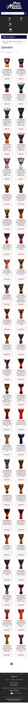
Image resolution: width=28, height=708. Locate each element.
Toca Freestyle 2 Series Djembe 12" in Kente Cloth (21, 548)
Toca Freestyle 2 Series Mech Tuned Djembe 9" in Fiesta (21, 423)
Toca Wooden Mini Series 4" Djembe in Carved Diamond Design (21, 73)
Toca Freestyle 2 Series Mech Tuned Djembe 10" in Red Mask (21, 649)
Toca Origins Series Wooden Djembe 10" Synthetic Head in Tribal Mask (21, 498)
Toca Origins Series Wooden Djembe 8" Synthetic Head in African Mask (21, 198)
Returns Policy (19, 684)
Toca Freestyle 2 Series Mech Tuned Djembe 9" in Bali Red (7, 423)
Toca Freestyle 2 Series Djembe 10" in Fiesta (21, 323)
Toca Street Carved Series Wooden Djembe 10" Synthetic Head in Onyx (7, 474)
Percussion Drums (18, 41)
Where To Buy (14, 679)
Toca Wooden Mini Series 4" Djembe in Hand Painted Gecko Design (7, 98)
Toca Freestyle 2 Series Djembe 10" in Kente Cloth (7, 348)
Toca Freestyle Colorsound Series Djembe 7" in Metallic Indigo (21, 123)
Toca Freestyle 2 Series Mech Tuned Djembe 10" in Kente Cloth (7, 649)
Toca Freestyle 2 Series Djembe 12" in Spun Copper (21, 573)
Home (3, 41)
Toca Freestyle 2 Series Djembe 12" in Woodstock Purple (7, 599)
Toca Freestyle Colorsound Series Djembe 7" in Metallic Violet (6, 173)
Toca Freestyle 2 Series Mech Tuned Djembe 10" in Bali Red (7, 624)
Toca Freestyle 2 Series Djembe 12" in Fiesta (7, 548)
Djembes (6, 43)
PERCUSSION (9, 41)
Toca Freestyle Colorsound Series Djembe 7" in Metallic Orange (6, 148)
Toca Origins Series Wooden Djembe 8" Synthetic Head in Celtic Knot (7, 223)
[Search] (25, 13)
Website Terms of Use (10, 684)
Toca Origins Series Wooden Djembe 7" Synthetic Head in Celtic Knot (7, 198)
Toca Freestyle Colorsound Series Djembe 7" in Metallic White (21, 173)
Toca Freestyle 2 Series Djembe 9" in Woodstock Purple (7, 298)
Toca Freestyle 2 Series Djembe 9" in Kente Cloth (21, 273)
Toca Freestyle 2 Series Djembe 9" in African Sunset (7, 248)
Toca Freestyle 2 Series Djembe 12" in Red (7, 573)
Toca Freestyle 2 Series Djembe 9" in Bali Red (21, 248)
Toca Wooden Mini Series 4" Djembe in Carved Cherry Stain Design (7, 73)
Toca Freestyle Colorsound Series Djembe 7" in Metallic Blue (21, 98)
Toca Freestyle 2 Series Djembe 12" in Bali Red (21, 523)
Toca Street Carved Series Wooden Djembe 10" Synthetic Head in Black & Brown (7, 399)
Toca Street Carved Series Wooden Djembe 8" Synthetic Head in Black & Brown (21, 299)
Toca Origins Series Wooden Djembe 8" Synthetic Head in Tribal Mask (21, 223)
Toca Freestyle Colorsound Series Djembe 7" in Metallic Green (6, 123)
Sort (2, 52)
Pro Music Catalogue (19, 679)
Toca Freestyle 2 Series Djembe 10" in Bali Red (7, 323)
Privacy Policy (15, 684)
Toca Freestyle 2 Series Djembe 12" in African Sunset (7, 523)
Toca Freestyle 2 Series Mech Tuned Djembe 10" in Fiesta (21, 624)
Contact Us (10, 679)
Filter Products (8, 37)
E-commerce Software (12, 696)
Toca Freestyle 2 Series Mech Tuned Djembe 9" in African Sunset (21, 398)
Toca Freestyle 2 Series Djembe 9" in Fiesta (7, 273)
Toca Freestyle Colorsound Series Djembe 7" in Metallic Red (21, 148)
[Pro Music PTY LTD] (14, 5)
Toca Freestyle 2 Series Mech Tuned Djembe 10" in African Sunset (21, 599)
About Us (7, 679)
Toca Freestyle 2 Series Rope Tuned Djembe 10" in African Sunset (21, 373)
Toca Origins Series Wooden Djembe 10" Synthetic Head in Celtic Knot (7, 498)
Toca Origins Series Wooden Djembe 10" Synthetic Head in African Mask (21, 473)
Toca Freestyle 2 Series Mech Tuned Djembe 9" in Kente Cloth (7, 448)
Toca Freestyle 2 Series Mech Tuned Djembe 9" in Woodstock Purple (21, 448)
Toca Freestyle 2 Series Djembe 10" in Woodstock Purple (7, 373)
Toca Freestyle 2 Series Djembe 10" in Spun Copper (21, 348)
